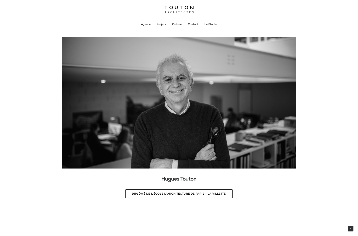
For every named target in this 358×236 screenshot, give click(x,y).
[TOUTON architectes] (179, 9)
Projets (161, 24)
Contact (193, 24)
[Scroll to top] (350, 228)
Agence (146, 24)
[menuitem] (147, 24)
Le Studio (210, 24)
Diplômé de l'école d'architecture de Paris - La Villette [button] (179, 193)
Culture (177, 24)
